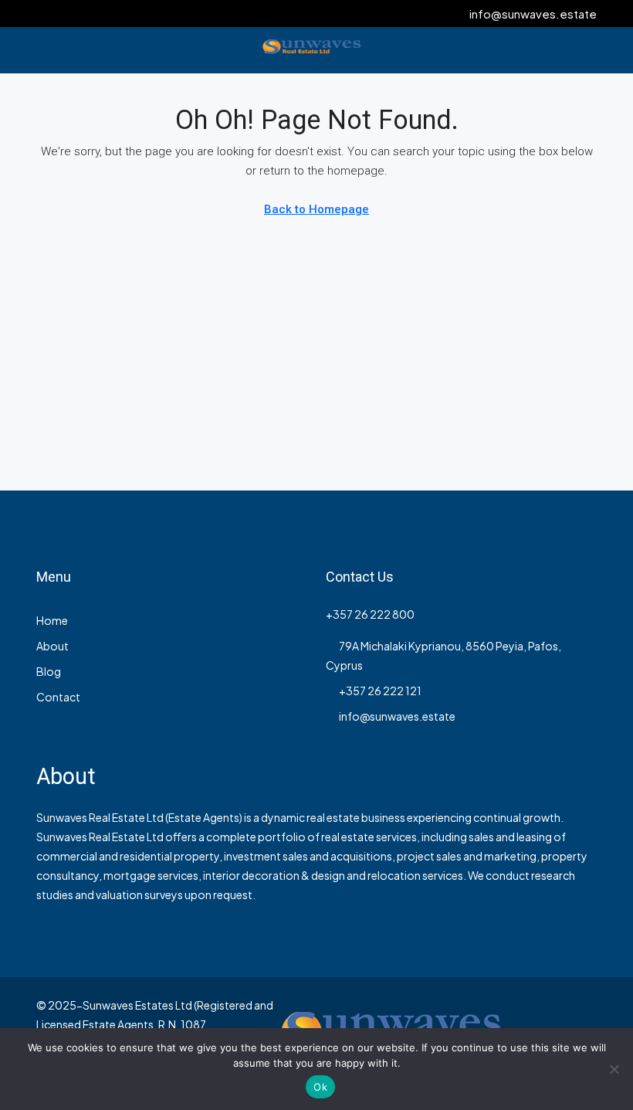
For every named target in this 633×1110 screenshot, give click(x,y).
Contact (58, 697)
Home (52, 620)
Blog (48, 671)
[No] (613, 1069)
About (52, 646)
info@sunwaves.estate (397, 716)
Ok (320, 1087)
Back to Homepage (316, 209)
